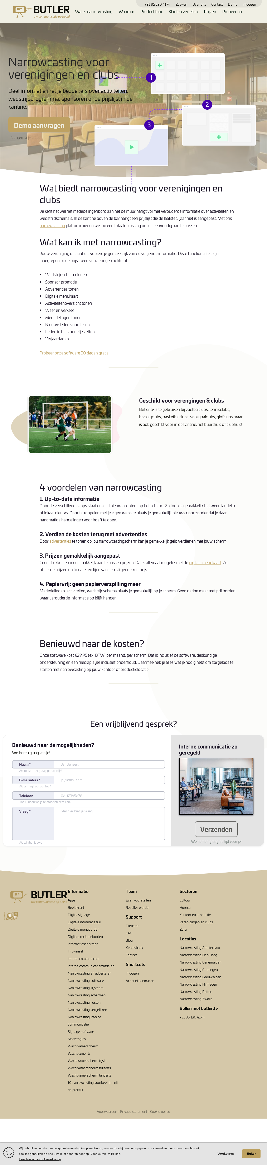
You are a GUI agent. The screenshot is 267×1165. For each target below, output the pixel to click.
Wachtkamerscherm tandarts (89, 1075)
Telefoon (26, 796)
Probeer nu (232, 11)
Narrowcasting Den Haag (198, 954)
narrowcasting (52, 225)
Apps (72, 900)
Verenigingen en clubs (196, 922)
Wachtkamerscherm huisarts (89, 1068)
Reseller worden (138, 907)
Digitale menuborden (83, 929)
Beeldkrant (76, 907)
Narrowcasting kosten (84, 1002)
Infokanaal (75, 951)
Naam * (25, 764)
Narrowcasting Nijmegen (198, 984)
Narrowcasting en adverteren (89, 973)
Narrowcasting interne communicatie (84, 1020)
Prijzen (210, 11)
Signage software (81, 1031)
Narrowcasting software (86, 980)
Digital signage (79, 914)
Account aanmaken (140, 980)
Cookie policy (160, 1111)
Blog (129, 940)
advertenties (60, 541)
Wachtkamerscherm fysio (87, 1060)
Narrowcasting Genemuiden (200, 962)
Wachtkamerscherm (83, 1046)
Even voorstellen (138, 900)
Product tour (151, 11)
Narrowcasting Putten (196, 991)
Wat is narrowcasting (93, 11)
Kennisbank (134, 947)
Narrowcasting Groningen (199, 969)
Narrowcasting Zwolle (196, 998)
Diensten (132, 925)
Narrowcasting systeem (85, 987)
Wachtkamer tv (79, 1053)
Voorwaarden (107, 1111)
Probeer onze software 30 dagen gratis (74, 353)
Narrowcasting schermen (87, 995)
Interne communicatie (84, 958)
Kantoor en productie (195, 914)
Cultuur (185, 900)
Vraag (25, 811)
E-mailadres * (29, 780)
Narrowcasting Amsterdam (200, 947)
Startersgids (77, 1038)
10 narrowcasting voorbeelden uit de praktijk (93, 1086)
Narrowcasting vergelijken (87, 1009)
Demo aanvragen (39, 125)
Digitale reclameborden (85, 936)
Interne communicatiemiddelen (91, 966)
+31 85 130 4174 (157, 4)
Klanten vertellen (183, 11)
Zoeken (181, 4)
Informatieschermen (83, 943)
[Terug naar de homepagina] (34, 11)
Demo (232, 4)
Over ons (199, 4)
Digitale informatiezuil (84, 922)
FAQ (129, 933)
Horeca (185, 907)
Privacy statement (133, 1111)
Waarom (126, 11)
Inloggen (249, 4)
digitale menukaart (205, 562)
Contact (217, 4)
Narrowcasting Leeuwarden (200, 977)
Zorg (183, 929)
